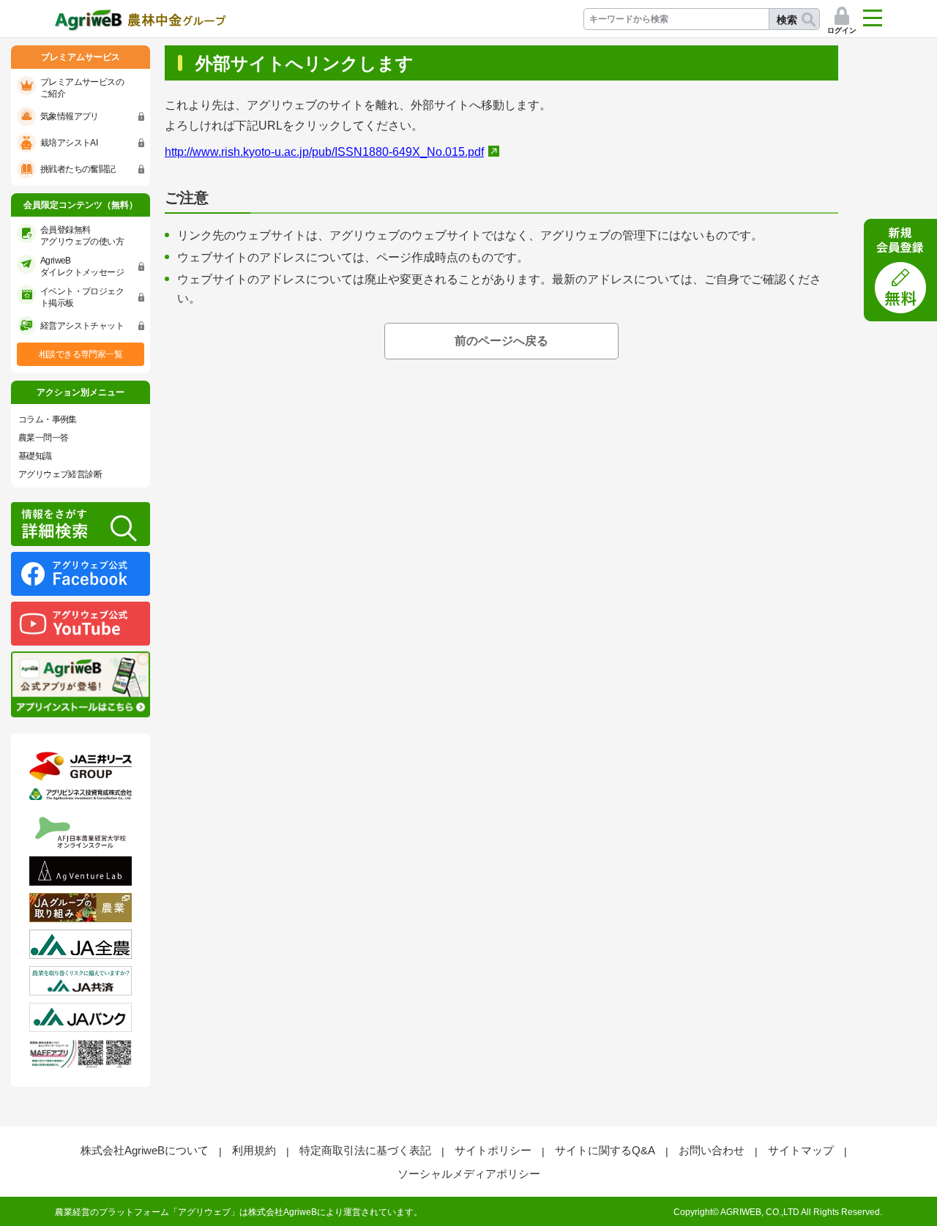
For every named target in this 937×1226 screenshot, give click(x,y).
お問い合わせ (711, 1150)
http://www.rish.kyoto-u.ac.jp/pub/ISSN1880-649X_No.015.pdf (324, 152)
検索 (787, 20)
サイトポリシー (493, 1150)
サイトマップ (801, 1150)
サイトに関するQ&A (605, 1150)
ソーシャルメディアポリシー (468, 1173)
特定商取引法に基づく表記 (365, 1150)
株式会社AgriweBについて (145, 1150)
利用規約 (254, 1150)
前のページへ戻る (501, 340)
